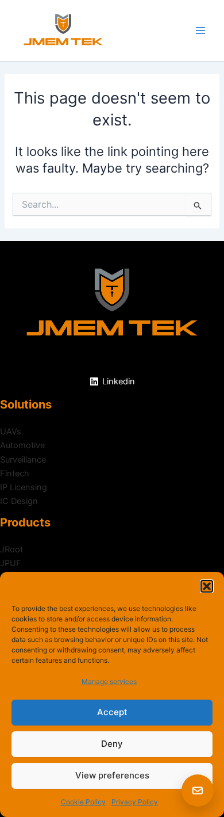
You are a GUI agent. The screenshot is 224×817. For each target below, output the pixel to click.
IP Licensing (23, 487)
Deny (112, 743)
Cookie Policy (83, 801)
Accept (112, 712)
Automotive (22, 445)
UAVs (10, 431)
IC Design (19, 501)
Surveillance (23, 460)
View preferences (112, 775)
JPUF (10, 563)
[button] (207, 586)
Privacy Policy (134, 801)
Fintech (14, 473)
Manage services (109, 681)
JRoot (11, 549)
